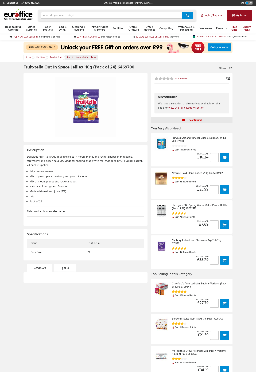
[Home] (18, 14)
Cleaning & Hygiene (79, 28)
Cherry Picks (247, 28)
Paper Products (47, 28)
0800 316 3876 (32, 3)
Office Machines (149, 28)
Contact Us (12, 3)
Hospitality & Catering (13, 28)
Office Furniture (133, 28)
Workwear (206, 28)
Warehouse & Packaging (186, 28)
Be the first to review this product (47, 295)
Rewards (221, 28)
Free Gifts (234, 28)
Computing (166, 28)
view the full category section (186, 108)
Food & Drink (62, 28)
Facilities (118, 28)
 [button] (224, 157)
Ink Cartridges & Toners (99, 28)
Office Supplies (31, 28)
